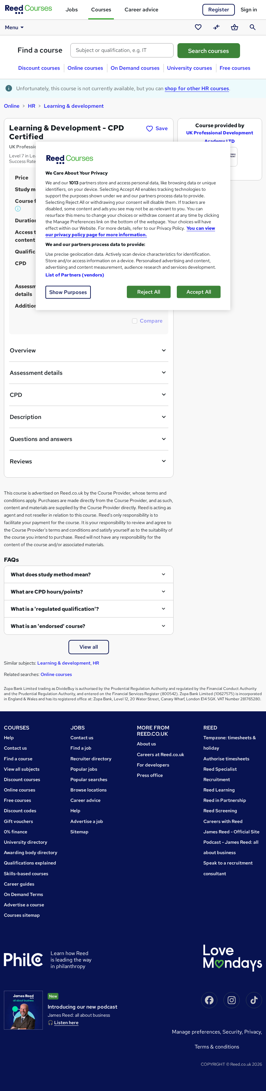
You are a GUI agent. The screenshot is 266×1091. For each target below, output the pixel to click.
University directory (25, 842)
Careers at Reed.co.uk (160, 754)
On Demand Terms (23, 894)
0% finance (15, 832)
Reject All (148, 291)
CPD (16, 394)
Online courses (85, 68)
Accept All (199, 291)
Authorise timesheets (226, 759)
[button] (18, 208)
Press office (150, 775)
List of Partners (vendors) (74, 275)
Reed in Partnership (224, 800)
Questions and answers (41, 439)
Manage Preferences (196, 1031)
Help (9, 738)
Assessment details (36, 372)
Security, (233, 1031)
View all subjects (22, 769)
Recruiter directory (91, 759)
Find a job (80, 748)
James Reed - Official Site (231, 832)
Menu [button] (11, 27)
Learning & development (74, 106)
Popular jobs (83, 769)
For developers (153, 765)
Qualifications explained (30, 863)
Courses (101, 9)
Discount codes (20, 811)
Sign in (249, 9)
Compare (151, 320)
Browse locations (88, 790)
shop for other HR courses (197, 88)
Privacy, (253, 1031)
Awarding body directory (30, 852)
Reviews (21, 461)
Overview (23, 350)
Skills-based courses (26, 873)
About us (146, 744)
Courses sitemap (22, 915)
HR (31, 106)
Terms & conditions (217, 1046)
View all (88, 647)
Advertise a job (86, 821)
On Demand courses (135, 68)
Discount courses (39, 68)
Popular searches (88, 779)
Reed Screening (220, 811)
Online (11, 106)
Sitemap (79, 832)
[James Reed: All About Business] (23, 1010)
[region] (133, 226)
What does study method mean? (51, 574)
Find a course (40, 50)
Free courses (235, 68)
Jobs (72, 9)
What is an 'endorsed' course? (48, 626)
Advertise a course (24, 905)
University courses (189, 68)
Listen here (66, 1022)
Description (25, 417)
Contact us (15, 748)
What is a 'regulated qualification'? (55, 609)
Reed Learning (219, 790)
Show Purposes (68, 292)
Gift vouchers (18, 821)
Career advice (141, 9)
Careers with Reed (223, 821)
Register (218, 9)
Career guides (19, 884)
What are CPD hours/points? (47, 591)
